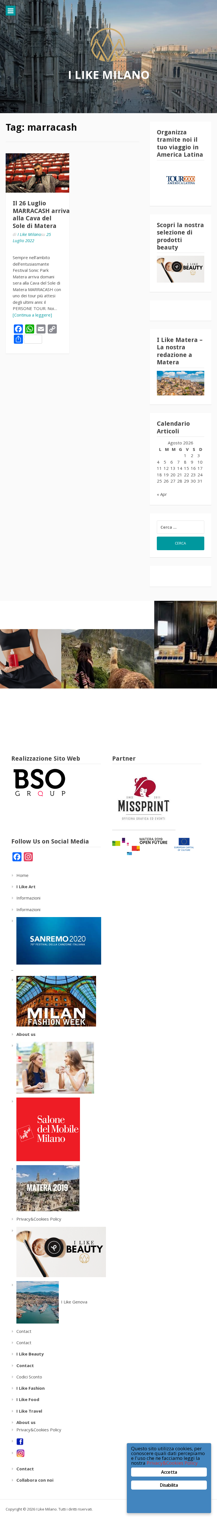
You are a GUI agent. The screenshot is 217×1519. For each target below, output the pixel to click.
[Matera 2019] (45, 1188)
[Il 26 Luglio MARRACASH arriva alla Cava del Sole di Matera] (37, 173)
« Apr (162, 494)
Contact (23, 1331)
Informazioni (28, 898)
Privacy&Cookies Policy (38, 1219)
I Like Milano (108, 74)
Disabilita (169, 1485)
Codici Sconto (29, 1377)
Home (22, 875)
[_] (53, 1001)
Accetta (169, 1472)
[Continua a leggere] (32, 315)
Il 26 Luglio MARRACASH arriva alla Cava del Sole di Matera (41, 214)
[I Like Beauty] (58, 1251)
